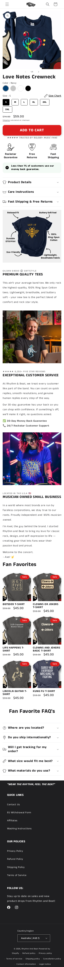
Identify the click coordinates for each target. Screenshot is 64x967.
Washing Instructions (19, 828)
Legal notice (45, 964)
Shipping (6, 120)
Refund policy (28, 953)
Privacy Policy (15, 851)
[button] (7, 4)
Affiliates (12, 820)
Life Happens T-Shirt (13, 649)
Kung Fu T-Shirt (44, 691)
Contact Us (13, 804)
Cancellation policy (52, 958)
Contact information (26, 964)
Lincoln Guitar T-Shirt (15, 693)
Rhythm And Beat (30, 948)
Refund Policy (15, 859)
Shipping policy (33, 958)
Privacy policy (45, 953)
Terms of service (14, 958)
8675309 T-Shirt (14, 604)
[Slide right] (38, 72)
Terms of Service (16, 875)
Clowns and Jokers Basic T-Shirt (46, 649)
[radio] (6, 88)
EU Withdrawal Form (19, 812)
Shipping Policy (16, 867)
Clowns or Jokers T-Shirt (45, 606)
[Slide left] (25, 72)
